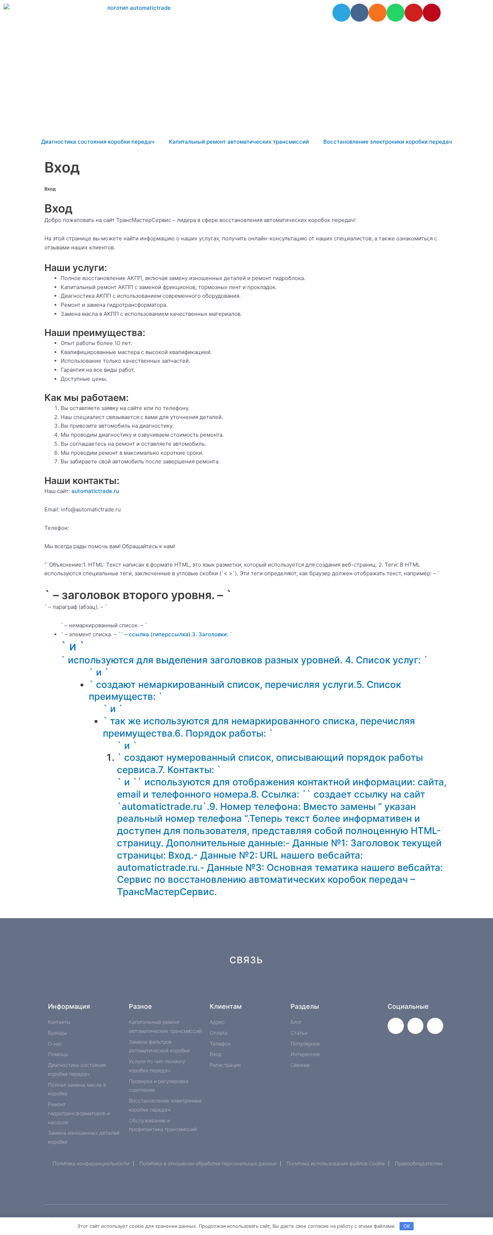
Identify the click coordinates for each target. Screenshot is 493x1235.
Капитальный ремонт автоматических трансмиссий (239, 141)
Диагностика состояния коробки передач (97, 141)
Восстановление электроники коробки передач (387, 141)
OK (406, 1226)
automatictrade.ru (95, 491)
